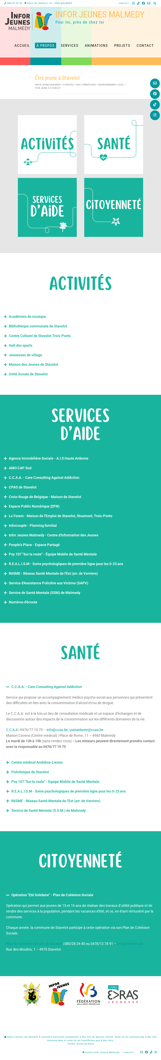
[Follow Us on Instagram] (155, 115)
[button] (80, 687)
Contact (123, 3)
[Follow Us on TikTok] (155, 105)
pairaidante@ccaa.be (86, 730)
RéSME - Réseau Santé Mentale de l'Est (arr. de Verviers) (55, 801)
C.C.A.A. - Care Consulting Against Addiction (46, 687)
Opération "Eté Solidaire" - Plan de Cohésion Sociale (52, 895)
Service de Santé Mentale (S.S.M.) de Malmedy (48, 810)
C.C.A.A (12, 730)
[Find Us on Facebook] (155, 94)
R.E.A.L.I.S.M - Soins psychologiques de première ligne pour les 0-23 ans (68, 791)
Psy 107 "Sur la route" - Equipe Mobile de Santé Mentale (55, 782)
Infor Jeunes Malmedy (100, 14)
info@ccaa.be (57, 730)
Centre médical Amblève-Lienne (37, 762)
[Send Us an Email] (155, 83)
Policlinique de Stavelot (30, 772)
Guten (80, 1044)
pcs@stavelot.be (130, 944)
